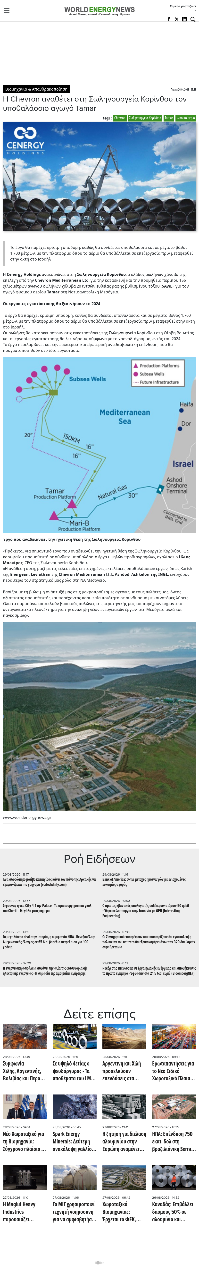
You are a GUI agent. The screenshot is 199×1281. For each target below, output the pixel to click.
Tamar (169, 118)
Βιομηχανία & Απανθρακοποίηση (36, 89)
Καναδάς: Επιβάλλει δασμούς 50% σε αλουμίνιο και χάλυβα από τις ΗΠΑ (172, 1212)
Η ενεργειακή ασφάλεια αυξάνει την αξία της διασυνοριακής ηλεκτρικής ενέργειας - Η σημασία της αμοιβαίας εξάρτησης (45, 971)
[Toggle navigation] (8, 10)
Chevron (119, 118)
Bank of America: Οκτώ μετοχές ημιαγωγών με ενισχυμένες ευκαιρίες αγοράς (144, 882)
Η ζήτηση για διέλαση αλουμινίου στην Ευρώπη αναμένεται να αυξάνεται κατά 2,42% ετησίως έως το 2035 (124, 1142)
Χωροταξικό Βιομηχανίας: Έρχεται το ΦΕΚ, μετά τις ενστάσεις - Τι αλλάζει (122, 1212)
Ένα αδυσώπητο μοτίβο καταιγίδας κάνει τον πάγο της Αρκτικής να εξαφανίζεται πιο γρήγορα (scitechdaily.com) (49, 882)
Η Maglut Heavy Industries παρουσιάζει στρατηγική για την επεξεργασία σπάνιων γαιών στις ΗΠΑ (23, 1212)
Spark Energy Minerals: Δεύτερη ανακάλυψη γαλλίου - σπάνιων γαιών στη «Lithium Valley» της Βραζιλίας (74, 1142)
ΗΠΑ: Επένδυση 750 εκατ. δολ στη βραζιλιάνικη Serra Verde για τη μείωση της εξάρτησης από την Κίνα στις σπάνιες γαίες (172, 1142)
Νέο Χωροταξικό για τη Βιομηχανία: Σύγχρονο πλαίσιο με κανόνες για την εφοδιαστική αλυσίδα (24, 1142)
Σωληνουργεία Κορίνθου (145, 118)
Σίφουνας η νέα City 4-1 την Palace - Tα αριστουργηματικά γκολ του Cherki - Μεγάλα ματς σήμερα (47, 908)
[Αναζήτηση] (193, 19)
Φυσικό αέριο (186, 118)
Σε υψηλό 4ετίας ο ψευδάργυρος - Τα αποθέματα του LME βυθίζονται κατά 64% (74, 1071)
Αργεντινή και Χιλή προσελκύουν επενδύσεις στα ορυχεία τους (121, 1071)
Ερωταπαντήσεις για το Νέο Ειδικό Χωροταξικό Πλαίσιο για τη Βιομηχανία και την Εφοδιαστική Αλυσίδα (173, 1071)
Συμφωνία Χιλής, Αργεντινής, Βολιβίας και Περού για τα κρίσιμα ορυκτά (23, 1071)
